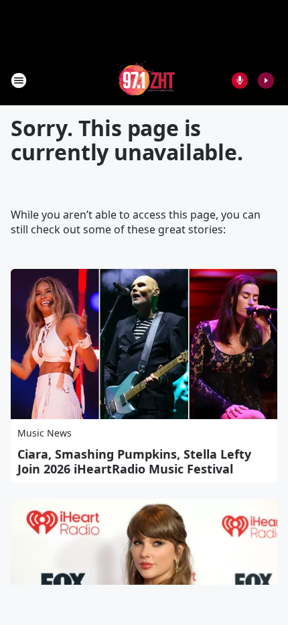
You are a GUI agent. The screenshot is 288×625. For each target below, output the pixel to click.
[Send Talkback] (240, 80)
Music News (44, 433)
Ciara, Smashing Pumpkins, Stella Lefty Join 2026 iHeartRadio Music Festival (134, 461)
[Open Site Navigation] (19, 80)
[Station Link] (144, 80)
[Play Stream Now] (266, 80)
